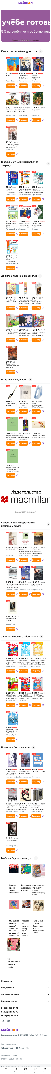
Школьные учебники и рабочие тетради (19, 164)
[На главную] (25, 5)
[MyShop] (9, 1031)
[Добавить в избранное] (17, 85)
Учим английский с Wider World (19, 636)
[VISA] (11, 1059)
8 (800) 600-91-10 (9, 1008)
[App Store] (7, 1048)
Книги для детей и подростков (19, 51)
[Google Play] (23, 1048)
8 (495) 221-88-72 (9, 1012)
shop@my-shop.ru (9, 1015)
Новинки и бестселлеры (15, 747)
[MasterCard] (17, 1059)
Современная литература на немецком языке (18, 524)
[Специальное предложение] (25, 26)
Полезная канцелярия (14, 379)
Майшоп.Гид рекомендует (16, 858)
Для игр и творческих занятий (19, 275)
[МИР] (4, 1059)
